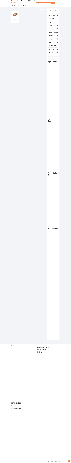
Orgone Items (50, 46)
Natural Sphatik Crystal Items (52, 45)
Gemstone (50, 29)
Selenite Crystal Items (51, 49)
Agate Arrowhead (51, 12)
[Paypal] (28, 348)
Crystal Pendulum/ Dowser (52, 21)
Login (58, 0)
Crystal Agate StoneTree (52, 19)
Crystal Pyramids (51, 22)
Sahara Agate (52, 461)
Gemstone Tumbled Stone (52, 42)
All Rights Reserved (57, 461)
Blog (21, 5)
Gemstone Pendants (51, 36)
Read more (15, 21)
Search (53, 3)
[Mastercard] (25, 348)
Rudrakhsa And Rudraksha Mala (52, 48)
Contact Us (25, 5)
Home (12, 5)
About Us (15, 5)
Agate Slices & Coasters (52, 15)
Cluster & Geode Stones (51, 18)
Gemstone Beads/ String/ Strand (53, 32)
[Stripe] (33, 348)
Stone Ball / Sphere (51, 52)
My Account (56, 0)
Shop (19, 5)
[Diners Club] (29, 348)
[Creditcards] (32, 348)
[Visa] (26, 348)
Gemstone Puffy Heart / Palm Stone (53, 38)
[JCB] (24, 349)
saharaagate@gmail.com (35, 0)
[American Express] (24, 348)
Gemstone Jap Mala (51, 35)
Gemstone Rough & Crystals (52, 39)
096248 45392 (38, 351)
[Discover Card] (30, 348)
